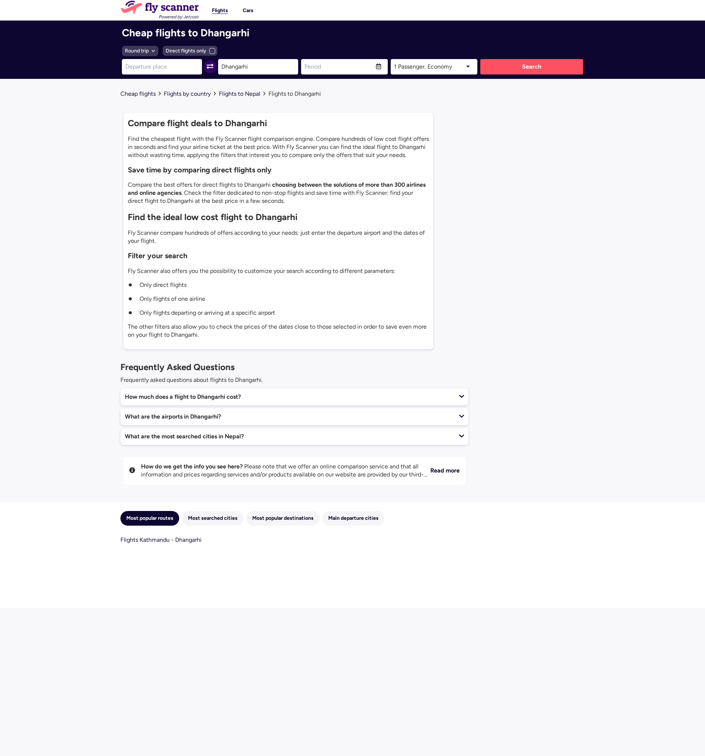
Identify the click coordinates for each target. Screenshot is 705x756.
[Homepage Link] (159, 7)
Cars (248, 10)
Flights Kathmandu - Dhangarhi (161, 539)
